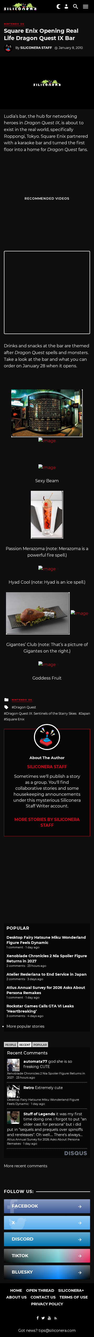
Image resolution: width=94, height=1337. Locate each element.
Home (16, 1290)
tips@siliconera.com (57, 1330)
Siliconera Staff (36, 48)
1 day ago (38, 1104)
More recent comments (25, 1166)
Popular (40, 1045)
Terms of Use (74, 1297)
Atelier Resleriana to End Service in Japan (47, 974)
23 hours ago (25, 1077)
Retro (29, 1087)
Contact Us (43, 1297)
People (10, 1045)
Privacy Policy (47, 1304)
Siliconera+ (71, 1290)
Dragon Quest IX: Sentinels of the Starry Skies (41, 713)
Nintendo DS (14, 23)
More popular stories (25, 1026)
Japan (85, 713)
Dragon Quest (25, 707)
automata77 (35, 1061)
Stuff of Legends (39, 1114)
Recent (24, 1045)
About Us (16, 1297)
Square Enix (15, 719)
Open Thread (40, 1290)
